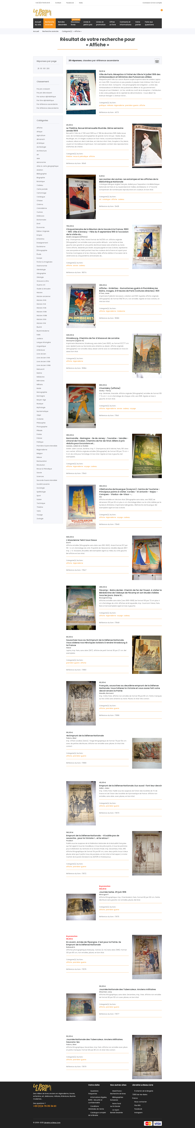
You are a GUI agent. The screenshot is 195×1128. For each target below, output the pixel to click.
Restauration (42, 461)
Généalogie (41, 269)
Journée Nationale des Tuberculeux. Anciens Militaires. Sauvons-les (94, 1040)
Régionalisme (42, 449)
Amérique (40, 143)
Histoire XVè (41, 304)
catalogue (106, 199)
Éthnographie (42, 250)
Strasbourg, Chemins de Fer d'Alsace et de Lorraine (92, 338)
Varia (39, 511)
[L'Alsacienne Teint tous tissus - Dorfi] (147, 558)
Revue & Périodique (44, 469)
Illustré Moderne (43, 331)
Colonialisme (42, 208)
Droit (38, 223)
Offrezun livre (112, 23)
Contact (58, 3)
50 (40, 68)
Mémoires (40, 381)
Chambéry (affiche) (109, 388)
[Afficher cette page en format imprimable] (157, 60)
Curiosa (40, 212)
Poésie (39, 434)
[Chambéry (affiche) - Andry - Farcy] (81, 406)
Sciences (40, 476)
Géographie (41, 273)
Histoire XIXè (41, 319)
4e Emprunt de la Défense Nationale (85, 735)
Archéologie (41, 147)
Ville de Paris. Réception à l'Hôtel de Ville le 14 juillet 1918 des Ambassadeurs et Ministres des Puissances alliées (129, 75)
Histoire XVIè (41, 308)
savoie (75, 265)
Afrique (39, 131)
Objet (39, 415)
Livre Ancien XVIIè (43, 361)
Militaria (40, 384)
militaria (110, 105)
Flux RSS (136, 1105)
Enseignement (42, 243)
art (100, 199)
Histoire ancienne (43, 296)
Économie (41, 227)
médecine (121, 311)
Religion (40, 453)
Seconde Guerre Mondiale (47, 480)
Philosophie (41, 423)
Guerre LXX (41, 285)
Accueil (36, 31)
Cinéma (40, 204)
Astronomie (41, 162)
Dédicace (40, 216)
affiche (142, 105)
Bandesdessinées (62, 23)
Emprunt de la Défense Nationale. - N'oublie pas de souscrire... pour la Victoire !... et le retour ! (92, 837)
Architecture (42, 151)
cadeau (121, 199)
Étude (39, 254)
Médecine (40, 377)
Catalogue (41, 197)
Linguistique (41, 346)
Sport (39, 495)
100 (44, 68)
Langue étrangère (44, 342)
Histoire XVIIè (42, 312)
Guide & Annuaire (43, 289)
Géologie (40, 277)
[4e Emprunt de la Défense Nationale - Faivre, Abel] (147, 753)
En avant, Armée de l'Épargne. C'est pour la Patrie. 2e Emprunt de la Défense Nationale (93, 943)
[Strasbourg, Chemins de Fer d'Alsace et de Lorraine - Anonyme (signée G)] (147, 356)
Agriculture (41, 135)
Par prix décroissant (44, 93)
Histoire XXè (41, 323)
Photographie (42, 427)
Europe (39, 258)
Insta (81, 3)
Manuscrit (40, 369)
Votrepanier (138, 23)
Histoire (39, 292)
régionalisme (119, 105)
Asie (38, 158)
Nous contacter (140, 1102)
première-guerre (132, 105)
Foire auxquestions (149, 23)
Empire (39, 235)
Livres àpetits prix (88, 23)
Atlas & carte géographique (47, 166)
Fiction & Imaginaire (44, 262)
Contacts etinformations (125, 23)
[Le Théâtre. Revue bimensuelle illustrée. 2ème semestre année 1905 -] (147, 146)
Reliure (39, 457)
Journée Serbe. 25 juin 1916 (112, 892)
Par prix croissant (43, 89)
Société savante (43, 484)
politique (102, 105)
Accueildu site (38, 23)
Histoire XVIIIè (42, 315)
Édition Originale (43, 231)
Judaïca (40, 338)
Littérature (41, 350)
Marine (39, 373)
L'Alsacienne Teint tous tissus (81, 540)
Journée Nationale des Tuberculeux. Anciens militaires (127, 989)
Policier (39, 438)
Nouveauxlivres (75, 22)
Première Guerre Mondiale (47, 446)
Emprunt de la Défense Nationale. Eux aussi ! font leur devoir (130, 785)
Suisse (39, 499)
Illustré (39, 327)
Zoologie (40, 518)
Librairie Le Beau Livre (52, 1122)
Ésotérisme (41, 246)
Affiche (39, 128)
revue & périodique (81, 156)
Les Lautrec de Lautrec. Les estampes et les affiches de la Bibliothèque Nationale (128, 180)
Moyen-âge (41, 400)
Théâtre (40, 507)
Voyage (40, 515)
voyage (133, 408)
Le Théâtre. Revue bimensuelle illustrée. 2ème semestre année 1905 (94, 129)
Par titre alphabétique (45, 100)
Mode (39, 388)
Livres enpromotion (101, 23)
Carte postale (42, 189)
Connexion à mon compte (152, 3)
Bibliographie (42, 174)
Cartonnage (41, 193)
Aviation (40, 170)
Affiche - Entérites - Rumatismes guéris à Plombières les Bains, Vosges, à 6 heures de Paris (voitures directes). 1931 (129, 289)
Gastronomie (42, 266)
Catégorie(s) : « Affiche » (71, 31)
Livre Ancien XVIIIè (44, 365)
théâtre (69, 156)
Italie (38, 335)
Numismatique (42, 411)
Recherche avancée (50, 31)
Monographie (42, 392)
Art (38, 154)
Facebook (70, 3)
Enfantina (40, 239)
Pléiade (39, 430)
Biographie (41, 177)
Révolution (41, 465)
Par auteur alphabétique (46, 96)
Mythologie (41, 407)
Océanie (40, 419)
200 (47, 68)
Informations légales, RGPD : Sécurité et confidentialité (97, 1100)
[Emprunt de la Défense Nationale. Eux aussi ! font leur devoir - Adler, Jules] (81, 803)
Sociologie (41, 488)
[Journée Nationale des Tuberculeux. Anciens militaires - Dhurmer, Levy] (81, 1007)
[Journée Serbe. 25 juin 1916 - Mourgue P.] (81, 907)
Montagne (41, 396)
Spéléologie (41, 492)
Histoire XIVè (41, 300)
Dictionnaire (41, 220)
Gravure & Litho (43, 281)
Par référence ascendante (47, 104)
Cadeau (40, 185)
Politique (40, 442)
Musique (40, 404)
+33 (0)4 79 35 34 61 (42, 3)
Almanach (41, 139)
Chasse (40, 200)
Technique (41, 503)
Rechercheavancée (49, 23)
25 (38, 68)
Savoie (39, 472)
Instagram (138, 1112)
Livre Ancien (41, 354)
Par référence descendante (48, 108)
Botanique (41, 181)
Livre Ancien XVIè (43, 358)
